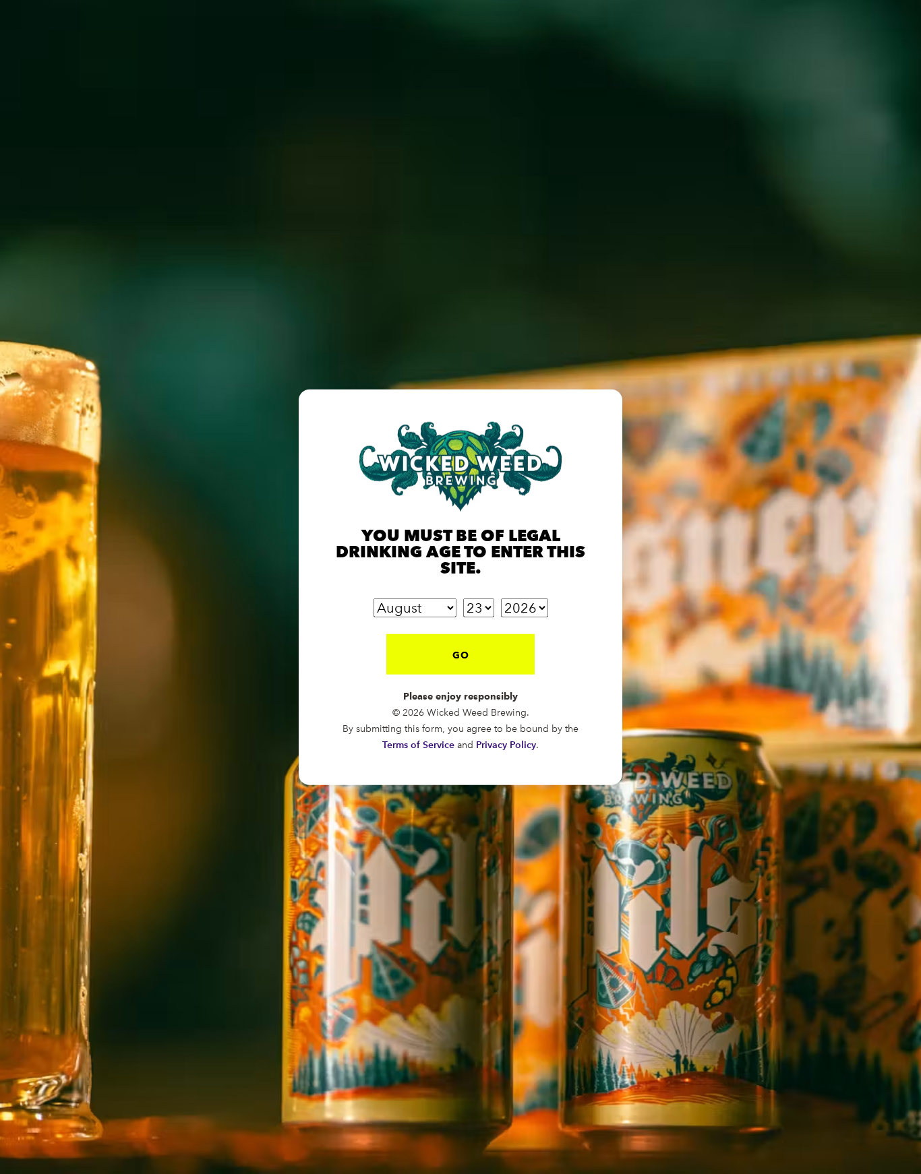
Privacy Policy (506, 744)
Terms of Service (418, 744)
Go (460, 654)
